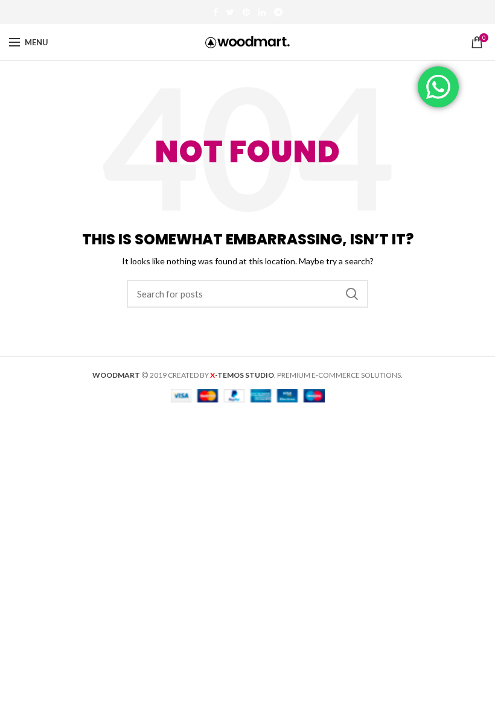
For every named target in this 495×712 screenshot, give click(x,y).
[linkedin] (262, 12)
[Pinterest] (246, 12)
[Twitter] (230, 12)
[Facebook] (215, 12)
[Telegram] (278, 12)
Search (352, 294)
